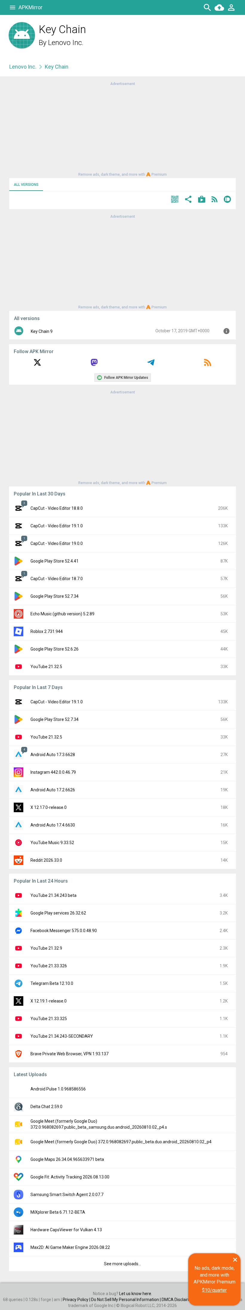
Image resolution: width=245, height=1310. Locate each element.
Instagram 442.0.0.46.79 (53, 772)
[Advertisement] (122, 128)
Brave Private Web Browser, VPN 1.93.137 (69, 1053)
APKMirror (30, 7)
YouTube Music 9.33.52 (52, 842)
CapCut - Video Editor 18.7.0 (56, 578)
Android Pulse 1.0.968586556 (58, 1089)
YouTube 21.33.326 (48, 965)
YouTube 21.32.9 (46, 948)
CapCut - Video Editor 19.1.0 (56, 525)
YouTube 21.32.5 (46, 666)
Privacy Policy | (77, 1299)
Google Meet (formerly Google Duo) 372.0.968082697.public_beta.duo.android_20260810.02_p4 (121, 1141)
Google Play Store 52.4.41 (54, 561)
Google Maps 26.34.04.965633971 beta (67, 1159)
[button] (174, 200)
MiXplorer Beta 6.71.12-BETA (57, 1212)
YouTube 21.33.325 (48, 1018)
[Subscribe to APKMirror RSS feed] (207, 364)
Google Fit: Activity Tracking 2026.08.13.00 (69, 1177)
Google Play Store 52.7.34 (54, 596)
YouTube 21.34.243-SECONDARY (61, 1036)
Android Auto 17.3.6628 (52, 754)
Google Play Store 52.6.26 (54, 649)
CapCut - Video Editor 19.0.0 (56, 543)
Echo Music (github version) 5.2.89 (62, 613)
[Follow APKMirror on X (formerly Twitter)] (37, 364)
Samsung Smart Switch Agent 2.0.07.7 (66, 1194)
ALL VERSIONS (26, 185)
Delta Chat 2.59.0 (46, 1106)
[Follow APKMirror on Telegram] (150, 364)
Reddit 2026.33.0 (46, 860)
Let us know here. (135, 1293)
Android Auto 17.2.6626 (52, 789)
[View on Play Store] (201, 200)
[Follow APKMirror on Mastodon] (94, 364)
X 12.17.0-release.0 (48, 807)
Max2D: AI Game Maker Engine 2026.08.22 (70, 1247)
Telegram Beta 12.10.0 (51, 983)
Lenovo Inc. (65, 42)
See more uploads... (122, 1263)
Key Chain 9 (42, 331)
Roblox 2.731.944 (46, 631)
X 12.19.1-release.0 (48, 1001)
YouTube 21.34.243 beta (53, 895)
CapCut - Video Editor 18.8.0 (56, 508)
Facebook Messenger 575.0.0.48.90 (63, 930)
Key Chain (56, 67)
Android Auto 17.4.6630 (52, 825)
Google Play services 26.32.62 (58, 913)
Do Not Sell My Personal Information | (126, 1299)
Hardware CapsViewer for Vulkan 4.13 (66, 1229)
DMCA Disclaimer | (179, 1299)
